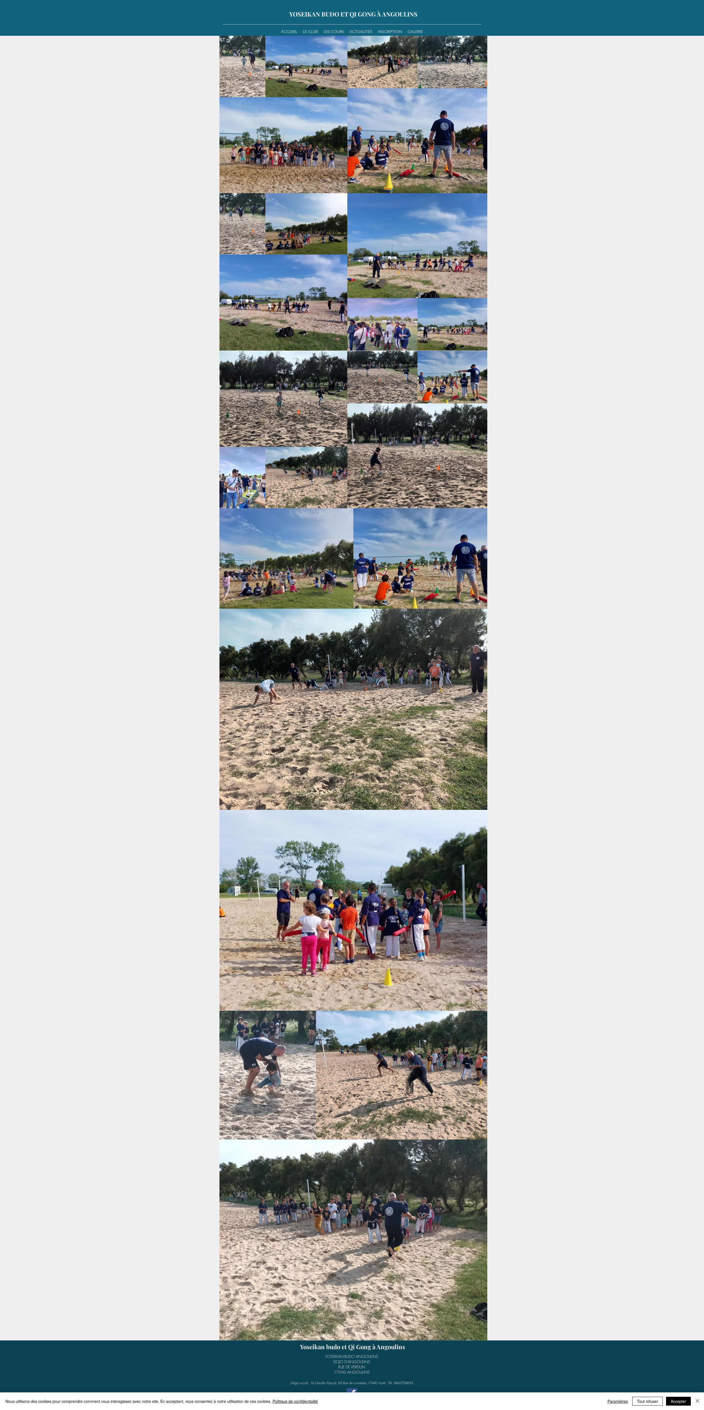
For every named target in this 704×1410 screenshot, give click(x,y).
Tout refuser (647, 1401)
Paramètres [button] (617, 1401)
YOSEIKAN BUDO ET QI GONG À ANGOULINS (353, 14)
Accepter (678, 1401)
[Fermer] (697, 1401)
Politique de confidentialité (295, 1401)
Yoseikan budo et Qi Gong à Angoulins (352, 1347)
